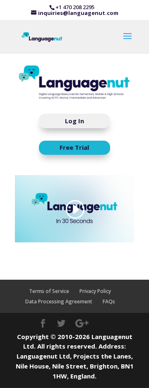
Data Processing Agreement (58, 301)
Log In (74, 121)
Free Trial (74, 147)
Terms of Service (49, 291)
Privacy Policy (95, 291)
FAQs (109, 301)
